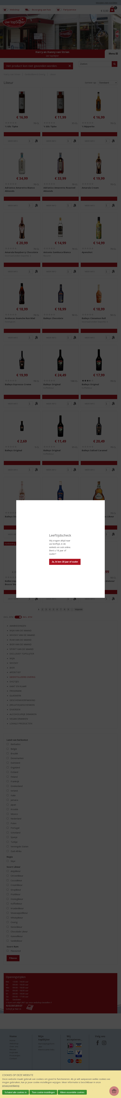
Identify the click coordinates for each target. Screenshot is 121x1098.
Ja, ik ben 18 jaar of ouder (65, 561)
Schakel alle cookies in (16, 1092)
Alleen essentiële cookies (72, 1092)
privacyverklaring (10, 1085)
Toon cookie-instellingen (43, 1092)
